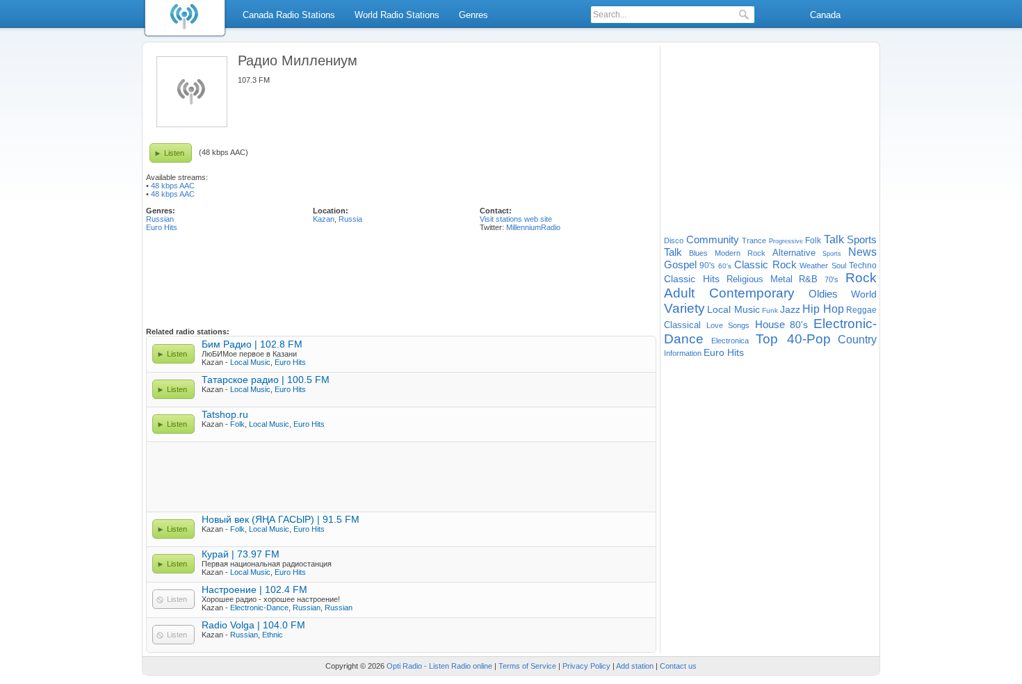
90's (707, 265)
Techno (863, 265)
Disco (673, 240)
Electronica (730, 340)
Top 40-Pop (793, 339)
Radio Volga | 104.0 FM (253, 624)
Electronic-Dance (259, 607)
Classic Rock (765, 264)
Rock (861, 277)
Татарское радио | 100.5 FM (266, 379)
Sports (831, 253)
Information (682, 353)
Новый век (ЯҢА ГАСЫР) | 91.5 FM (280, 519)
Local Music (250, 362)
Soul (839, 265)
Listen (174, 153)
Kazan (323, 219)
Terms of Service (527, 666)
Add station (635, 666)
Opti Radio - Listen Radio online (439, 666)
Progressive (786, 241)
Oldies (823, 294)
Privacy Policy (586, 666)
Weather (814, 265)
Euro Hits (161, 227)
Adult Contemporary (729, 293)
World (864, 294)
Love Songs (728, 325)
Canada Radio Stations (289, 15)
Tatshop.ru (225, 414)
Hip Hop (822, 309)
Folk (237, 424)
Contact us (678, 666)
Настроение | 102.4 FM (254, 589)
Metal (781, 279)
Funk (770, 310)
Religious (745, 279)
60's (724, 266)
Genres (473, 15)
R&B (808, 279)
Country (857, 339)
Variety (684, 308)
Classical (682, 325)
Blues (698, 253)
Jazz (790, 309)
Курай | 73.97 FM (240, 554)
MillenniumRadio (533, 227)
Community (712, 239)
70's (831, 279)
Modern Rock (740, 253)
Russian (160, 219)
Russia (350, 219)
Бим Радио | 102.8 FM (252, 344)
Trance (754, 240)
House (770, 324)
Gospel (680, 264)
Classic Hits (692, 278)
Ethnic (272, 634)
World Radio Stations (397, 15)
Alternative (794, 252)
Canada (825, 15)
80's (799, 324)
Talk (834, 239)
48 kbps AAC (173, 185)
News (862, 252)
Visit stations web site (516, 219)
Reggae (861, 310)
